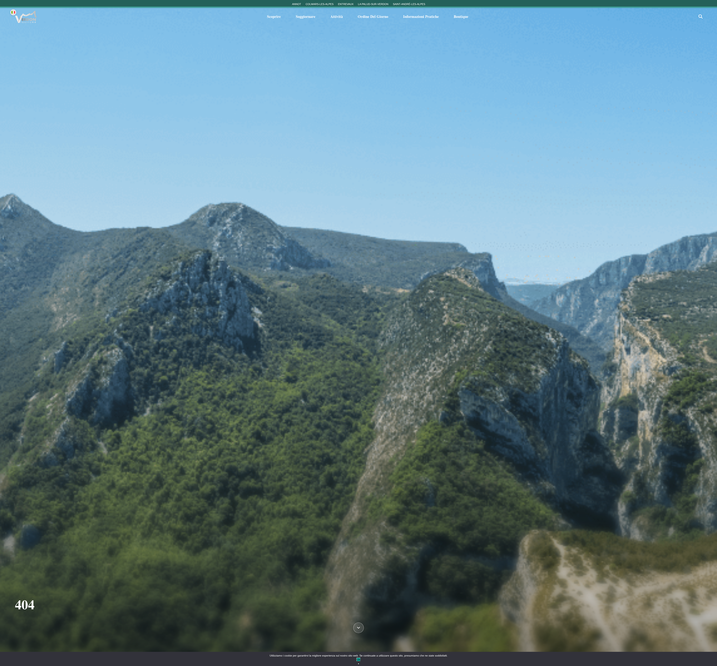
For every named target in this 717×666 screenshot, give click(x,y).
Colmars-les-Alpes (319, 4)
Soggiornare (305, 16)
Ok (358, 659)
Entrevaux (345, 4)
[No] (358, 663)
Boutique (461, 16)
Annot (296, 4)
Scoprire (274, 16)
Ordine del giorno (373, 16)
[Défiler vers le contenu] (358, 628)
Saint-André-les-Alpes (409, 4)
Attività (336, 16)
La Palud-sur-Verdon (373, 4)
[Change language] (13, 12)
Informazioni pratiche (421, 16)
